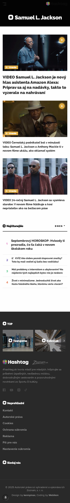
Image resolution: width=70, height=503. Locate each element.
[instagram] (18, 390)
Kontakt (8, 410)
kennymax (29, 495)
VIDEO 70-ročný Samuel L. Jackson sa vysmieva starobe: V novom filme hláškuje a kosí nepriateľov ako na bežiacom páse (34, 204)
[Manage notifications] (5, 497)
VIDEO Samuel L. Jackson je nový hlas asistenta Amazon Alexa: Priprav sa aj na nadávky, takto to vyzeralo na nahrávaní (34, 85)
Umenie (12, 67)
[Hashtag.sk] (56, 4)
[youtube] (11, 390)
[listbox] (54, 226)
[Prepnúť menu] (4, 4)
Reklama (8, 436)
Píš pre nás (10, 442)
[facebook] (4, 390)
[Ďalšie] (64, 340)
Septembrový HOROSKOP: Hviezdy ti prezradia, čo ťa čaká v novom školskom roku (38, 244)
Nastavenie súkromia (16, 448)
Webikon (54, 495)
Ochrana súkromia (15, 429)
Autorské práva (13, 416)
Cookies (8, 423)
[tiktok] (26, 390)
